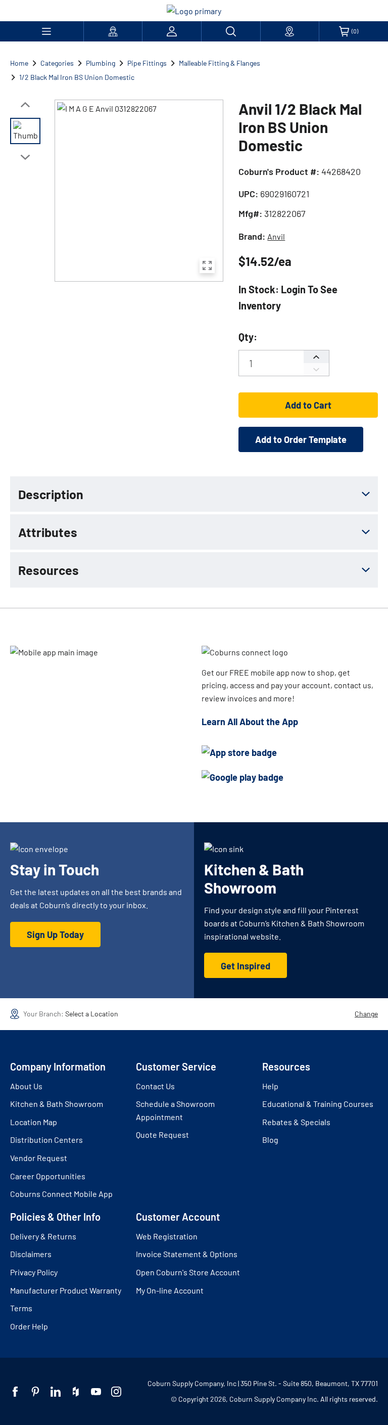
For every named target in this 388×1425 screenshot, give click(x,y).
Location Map (33, 1122)
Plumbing (100, 63)
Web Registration (167, 1236)
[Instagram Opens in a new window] (116, 1392)
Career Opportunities (47, 1176)
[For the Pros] (113, 31)
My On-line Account (170, 1290)
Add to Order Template (301, 439)
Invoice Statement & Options (186, 1254)
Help (270, 1086)
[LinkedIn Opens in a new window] (56, 1392)
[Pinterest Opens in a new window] (35, 1392)
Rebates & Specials (296, 1122)
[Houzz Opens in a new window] (76, 1392)
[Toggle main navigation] (46, 31)
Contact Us (155, 1086)
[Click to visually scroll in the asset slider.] (25, 105)
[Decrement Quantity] (316, 369)
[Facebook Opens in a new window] (15, 1392)
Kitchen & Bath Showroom (56, 1103)
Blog (270, 1139)
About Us (26, 1086)
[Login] (171, 31)
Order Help (29, 1326)
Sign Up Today (55, 934)
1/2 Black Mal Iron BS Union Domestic (76, 77)
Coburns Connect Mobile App (61, 1193)
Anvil (276, 236)
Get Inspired (245, 965)
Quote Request (162, 1134)
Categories (57, 63)
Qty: (247, 337)
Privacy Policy (34, 1272)
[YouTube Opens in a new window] (96, 1392)
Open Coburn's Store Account (188, 1272)
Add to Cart (308, 405)
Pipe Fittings (147, 63)
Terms (21, 1308)
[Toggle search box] (231, 31)
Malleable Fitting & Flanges (219, 63)
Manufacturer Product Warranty (65, 1290)
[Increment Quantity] (316, 356)
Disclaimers (31, 1254)
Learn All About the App (250, 721)
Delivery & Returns (43, 1236)
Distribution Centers (46, 1139)
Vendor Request (38, 1158)
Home (19, 63)
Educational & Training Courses (317, 1103)
